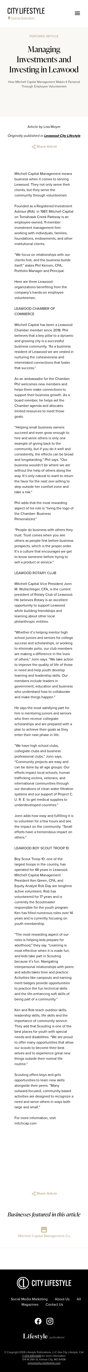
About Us (62, 1299)
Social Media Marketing (29, 1299)
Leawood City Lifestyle (62, 136)
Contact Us (54, 1304)
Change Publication (23, 18)
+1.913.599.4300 (31, 1355)
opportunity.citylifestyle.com (44, 1363)
